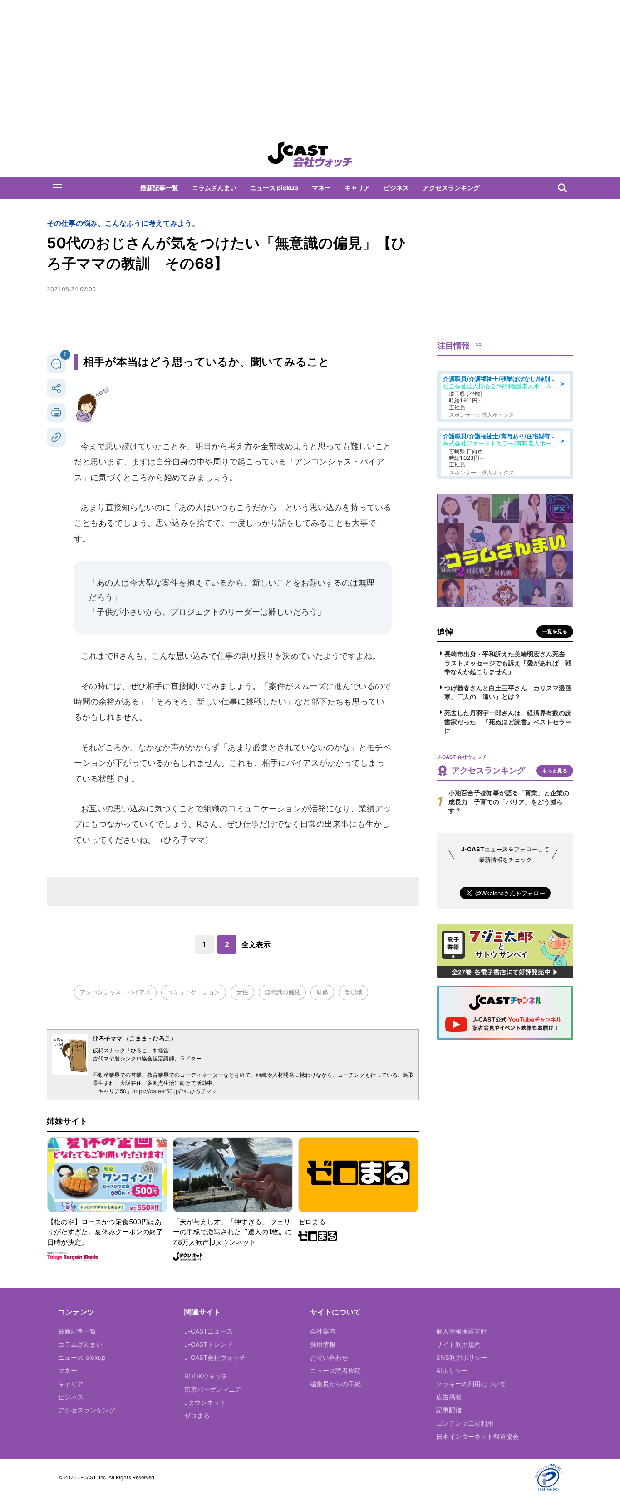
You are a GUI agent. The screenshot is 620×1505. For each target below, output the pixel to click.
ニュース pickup (274, 187)
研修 (322, 992)
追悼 (445, 631)
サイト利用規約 (458, 1344)
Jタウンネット (205, 1402)
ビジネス (396, 187)
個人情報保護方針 (461, 1331)
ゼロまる (197, 1415)
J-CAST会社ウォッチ (215, 1357)
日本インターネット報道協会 (477, 1436)
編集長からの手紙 (335, 1384)
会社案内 (322, 1331)
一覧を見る (554, 631)
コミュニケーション (193, 992)
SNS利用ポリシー (461, 1357)
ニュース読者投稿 (335, 1370)
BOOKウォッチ (206, 1376)
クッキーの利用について (471, 1384)
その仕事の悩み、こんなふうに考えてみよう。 (123, 223)
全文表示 (256, 944)
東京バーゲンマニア (212, 1389)
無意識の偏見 (282, 992)
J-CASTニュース (208, 1331)
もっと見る (554, 770)
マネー (321, 187)
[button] (58, 188)
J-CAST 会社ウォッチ (310, 154)
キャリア (357, 187)
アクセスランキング (451, 187)
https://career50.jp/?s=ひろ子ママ (174, 1091)
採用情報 (322, 1344)
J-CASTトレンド (208, 1344)
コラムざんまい (214, 187)
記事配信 (449, 1410)
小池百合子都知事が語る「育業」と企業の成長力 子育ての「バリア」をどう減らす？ (508, 801)
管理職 (353, 992)
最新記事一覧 (159, 187)
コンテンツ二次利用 (464, 1423)
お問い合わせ (329, 1357)
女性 (242, 992)
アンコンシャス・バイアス (115, 992)
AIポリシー (451, 1370)
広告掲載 (449, 1397)
